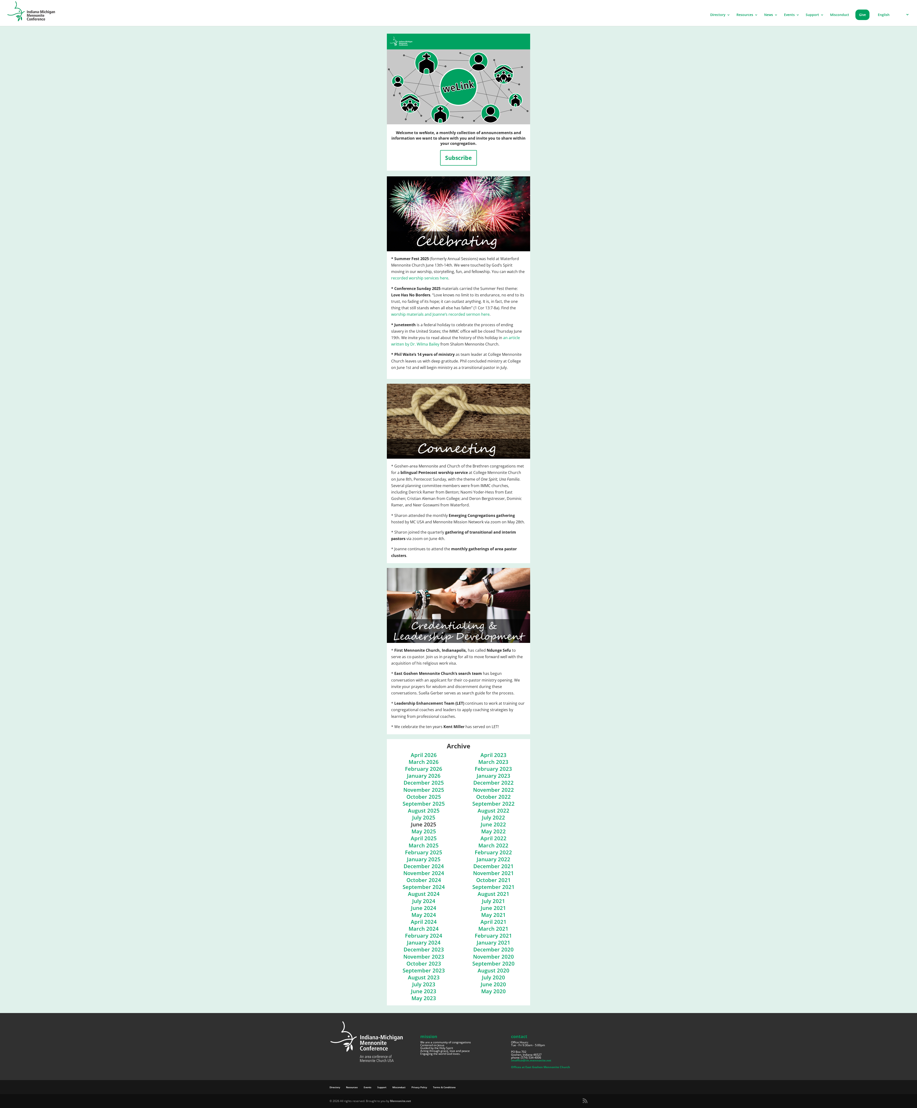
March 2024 (424, 928)
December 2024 (424, 866)
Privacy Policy (419, 1087)
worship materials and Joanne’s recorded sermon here (440, 314)
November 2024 (423, 873)
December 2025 (424, 782)
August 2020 (493, 970)
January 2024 (424, 942)
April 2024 (424, 921)
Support (812, 15)
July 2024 (423, 901)
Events (789, 15)
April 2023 (493, 755)
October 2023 (423, 963)
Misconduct (839, 15)
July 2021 (493, 901)
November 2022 (493, 789)
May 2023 (423, 998)
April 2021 (493, 921)
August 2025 (424, 810)
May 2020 (493, 991)
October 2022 (493, 796)
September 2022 (493, 803)
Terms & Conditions (444, 1087)
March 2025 (424, 845)
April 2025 (424, 838)
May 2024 (423, 915)
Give (862, 14)
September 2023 (424, 970)
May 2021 (493, 915)
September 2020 (493, 963)
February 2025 (423, 852)
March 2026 (424, 762)
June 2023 (423, 991)
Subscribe (458, 158)
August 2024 (424, 894)
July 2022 (493, 817)
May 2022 (493, 831)
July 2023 (423, 984)
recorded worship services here (419, 278)
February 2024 (423, 935)
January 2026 (424, 775)
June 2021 (493, 908)
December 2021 (493, 866)
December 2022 (493, 782)
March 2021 (493, 928)
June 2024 (423, 908)
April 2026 (424, 755)
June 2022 (493, 824)
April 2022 (493, 838)
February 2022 (493, 852)
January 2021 (493, 942)
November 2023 (423, 956)
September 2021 (493, 887)
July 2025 (423, 817)
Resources (744, 15)
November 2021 (493, 873)
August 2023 (424, 977)
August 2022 (493, 810)
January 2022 (493, 859)
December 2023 (424, 949)
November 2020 (493, 956)
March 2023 (493, 762)
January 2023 (493, 775)
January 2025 (424, 859)
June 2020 (493, 984)
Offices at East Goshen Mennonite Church (540, 1067)
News (768, 15)
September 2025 (424, 803)
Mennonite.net (400, 1101)
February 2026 (423, 768)
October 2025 (423, 796)
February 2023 (493, 768)
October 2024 (423, 880)
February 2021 (493, 935)
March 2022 (493, 845)
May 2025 (423, 831)
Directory (717, 15)
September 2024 (424, 887)
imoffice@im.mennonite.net (531, 1060)
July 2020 (493, 977)
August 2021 (493, 894)
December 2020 (493, 949)
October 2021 (493, 880)
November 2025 (423, 789)
